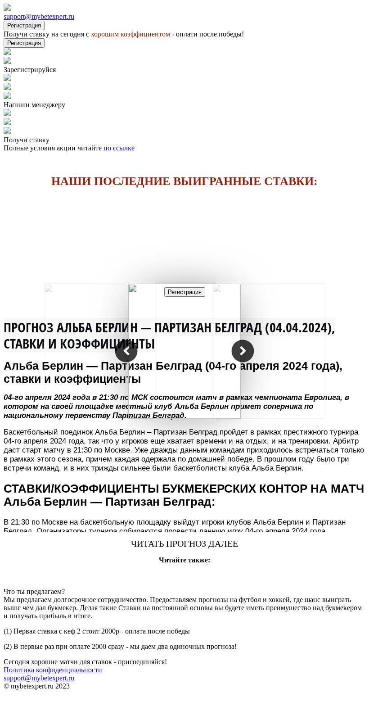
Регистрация (24, 25)
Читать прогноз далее (184, 543)
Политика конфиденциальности (53, 670)
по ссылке (119, 148)
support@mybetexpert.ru (39, 16)
